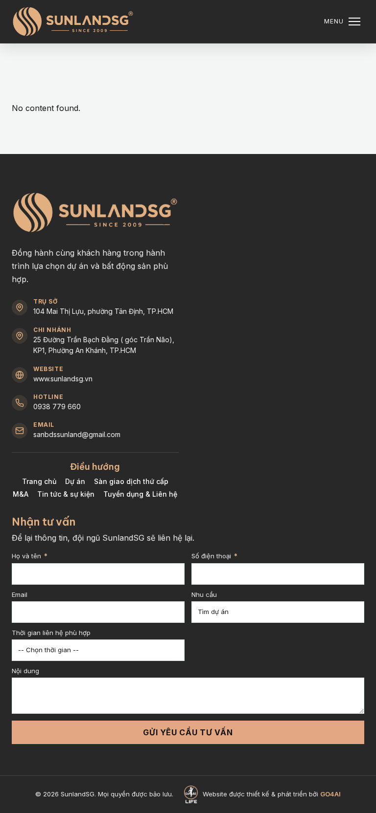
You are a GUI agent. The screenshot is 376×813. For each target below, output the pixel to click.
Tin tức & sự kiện (65, 494)
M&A (20, 494)
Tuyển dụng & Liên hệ (140, 494)
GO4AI (330, 794)
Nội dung (25, 671)
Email (19, 595)
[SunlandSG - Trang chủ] (73, 21)
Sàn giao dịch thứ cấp (131, 481)
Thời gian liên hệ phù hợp (51, 633)
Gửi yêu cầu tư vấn (188, 732)
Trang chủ (39, 481)
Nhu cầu (204, 595)
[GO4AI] (190, 794)
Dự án (75, 481)
